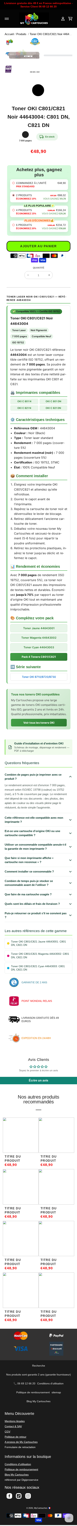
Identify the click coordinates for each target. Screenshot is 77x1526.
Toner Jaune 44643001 (39, 628)
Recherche (38, 1365)
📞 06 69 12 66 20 (24, 1383)
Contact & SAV (13, 1426)
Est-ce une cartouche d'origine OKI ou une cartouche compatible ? (32, 833)
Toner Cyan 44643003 (39, 647)
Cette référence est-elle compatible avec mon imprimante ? (34, 819)
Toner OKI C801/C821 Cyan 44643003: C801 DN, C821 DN (38, 968)
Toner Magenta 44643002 (38, 637)
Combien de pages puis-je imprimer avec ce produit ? (33, 776)
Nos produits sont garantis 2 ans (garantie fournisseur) (38, 1374)
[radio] (39, 184)
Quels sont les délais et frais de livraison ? (32, 903)
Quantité (38, 268)
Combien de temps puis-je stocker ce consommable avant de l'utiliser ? (29, 883)
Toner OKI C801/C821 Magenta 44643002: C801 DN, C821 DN (40, 955)
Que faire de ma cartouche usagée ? (28, 894)
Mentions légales (15, 1421)
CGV (7, 1431)
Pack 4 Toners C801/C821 (39, 656)
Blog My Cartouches (38, 1401)
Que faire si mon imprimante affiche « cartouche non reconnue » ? (29, 860)
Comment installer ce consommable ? (29, 871)
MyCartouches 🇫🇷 (42, 1508)
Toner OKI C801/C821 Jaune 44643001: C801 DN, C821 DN (38, 943)
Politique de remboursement (33, 1392)
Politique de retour (15, 1436)
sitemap (56, 1392)
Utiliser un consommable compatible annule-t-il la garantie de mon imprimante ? (35, 846)
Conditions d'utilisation (50, 1383)
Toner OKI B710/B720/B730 (39, 676)
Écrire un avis (38, 1080)
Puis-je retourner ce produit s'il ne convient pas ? (36, 915)
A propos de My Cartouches (21, 1441)
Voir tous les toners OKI (38, 722)
